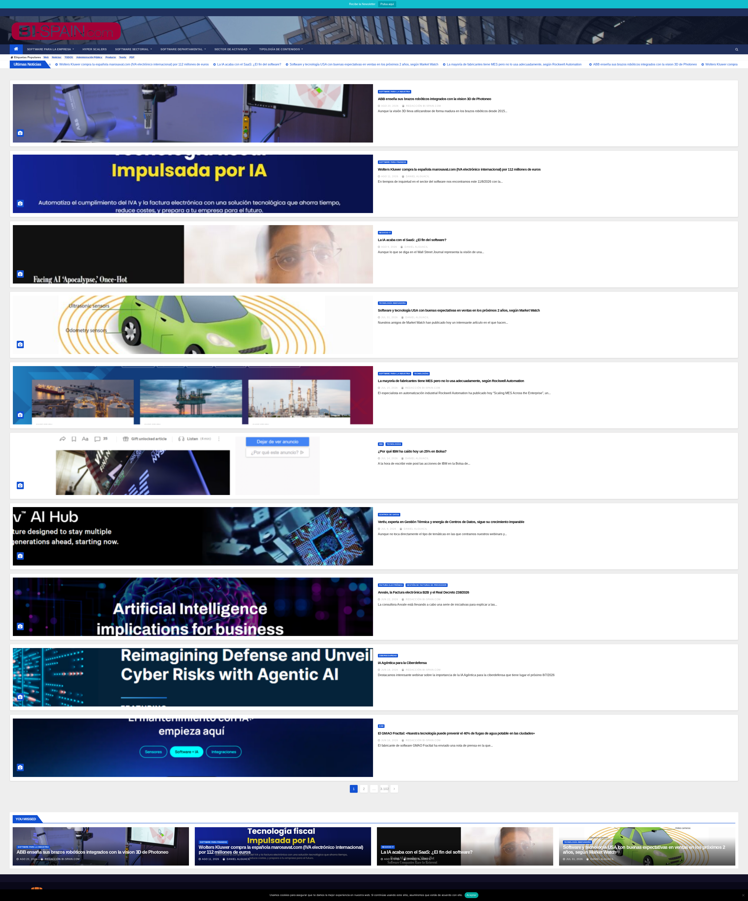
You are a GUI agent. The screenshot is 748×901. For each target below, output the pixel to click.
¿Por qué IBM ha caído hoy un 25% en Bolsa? (412, 451)
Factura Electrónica (391, 585)
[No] (743, 895)
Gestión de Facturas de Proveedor (426, 585)
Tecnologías (421, 374)
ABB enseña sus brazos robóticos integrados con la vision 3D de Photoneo (434, 99)
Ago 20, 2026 (390, 106)
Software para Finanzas (392, 162)
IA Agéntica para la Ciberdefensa (402, 663)
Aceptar (471, 895)
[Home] (16, 49)
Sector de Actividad (231, 49)
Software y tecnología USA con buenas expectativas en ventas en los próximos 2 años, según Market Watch (459, 310)
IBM (381, 444)
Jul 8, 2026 (388, 529)
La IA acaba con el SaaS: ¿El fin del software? (412, 240)
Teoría (122, 57)
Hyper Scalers (95, 49)
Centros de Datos (389, 514)
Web (46, 57)
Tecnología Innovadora (392, 303)
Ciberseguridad (388, 655)
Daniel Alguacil (417, 176)
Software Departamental (182, 49)
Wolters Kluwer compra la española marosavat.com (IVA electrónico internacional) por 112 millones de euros (459, 169)
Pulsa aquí (387, 4)
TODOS (69, 57)
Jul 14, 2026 (389, 458)
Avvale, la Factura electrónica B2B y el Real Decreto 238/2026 (423, 592)
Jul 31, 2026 (389, 317)
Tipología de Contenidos (280, 49)
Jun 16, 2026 (389, 740)
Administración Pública (89, 57)
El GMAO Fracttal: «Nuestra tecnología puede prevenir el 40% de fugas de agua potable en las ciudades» (456, 733)
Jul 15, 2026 (389, 388)
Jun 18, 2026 (389, 669)
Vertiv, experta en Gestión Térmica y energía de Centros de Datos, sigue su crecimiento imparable (451, 522)
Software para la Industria (394, 92)
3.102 (384, 789)
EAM (381, 726)
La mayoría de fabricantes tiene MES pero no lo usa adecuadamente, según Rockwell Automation (451, 381)
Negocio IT (385, 233)
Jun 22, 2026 (389, 599)
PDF (132, 57)
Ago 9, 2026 (389, 247)
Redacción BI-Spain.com (423, 106)
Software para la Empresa (49, 49)
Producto (111, 57)
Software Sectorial (132, 49)
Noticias (56, 57)
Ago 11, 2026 (389, 176)
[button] (736, 49)
